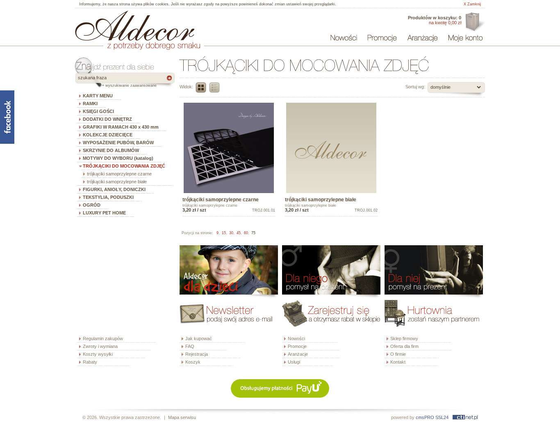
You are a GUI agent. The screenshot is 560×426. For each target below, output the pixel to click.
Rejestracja (196, 354)
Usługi (294, 361)
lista (214, 87)
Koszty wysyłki (98, 354)
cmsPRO (425, 417)
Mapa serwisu (182, 417)
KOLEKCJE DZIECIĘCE (107, 134)
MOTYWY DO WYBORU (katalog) (118, 158)
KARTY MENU (98, 95)
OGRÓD (91, 205)
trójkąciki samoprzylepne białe (117, 181)
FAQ (189, 346)
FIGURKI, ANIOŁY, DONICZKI (114, 189)
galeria (201, 87)
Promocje (297, 346)
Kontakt (397, 361)
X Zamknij (472, 4)
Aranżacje (298, 354)
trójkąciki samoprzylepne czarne (119, 173)
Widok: (186, 86)
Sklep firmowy (404, 338)
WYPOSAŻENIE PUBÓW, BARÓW (118, 142)
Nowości (296, 338)
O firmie (398, 354)
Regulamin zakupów (103, 338)
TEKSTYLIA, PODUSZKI (108, 197)
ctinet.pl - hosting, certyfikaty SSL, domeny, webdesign (465, 417)
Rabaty (90, 361)
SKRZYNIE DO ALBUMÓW (111, 150)
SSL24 (441, 417)
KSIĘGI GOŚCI (98, 111)
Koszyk (192, 361)
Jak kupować (198, 338)
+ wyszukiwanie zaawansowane (129, 85)
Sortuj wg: (415, 86)
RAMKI (90, 103)
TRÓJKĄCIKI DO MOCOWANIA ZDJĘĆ (124, 165)
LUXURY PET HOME (104, 212)
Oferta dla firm (474, 22)
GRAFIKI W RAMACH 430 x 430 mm (121, 126)
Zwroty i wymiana (100, 346)
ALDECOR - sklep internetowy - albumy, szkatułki (134, 25)
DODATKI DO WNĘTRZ (107, 119)
